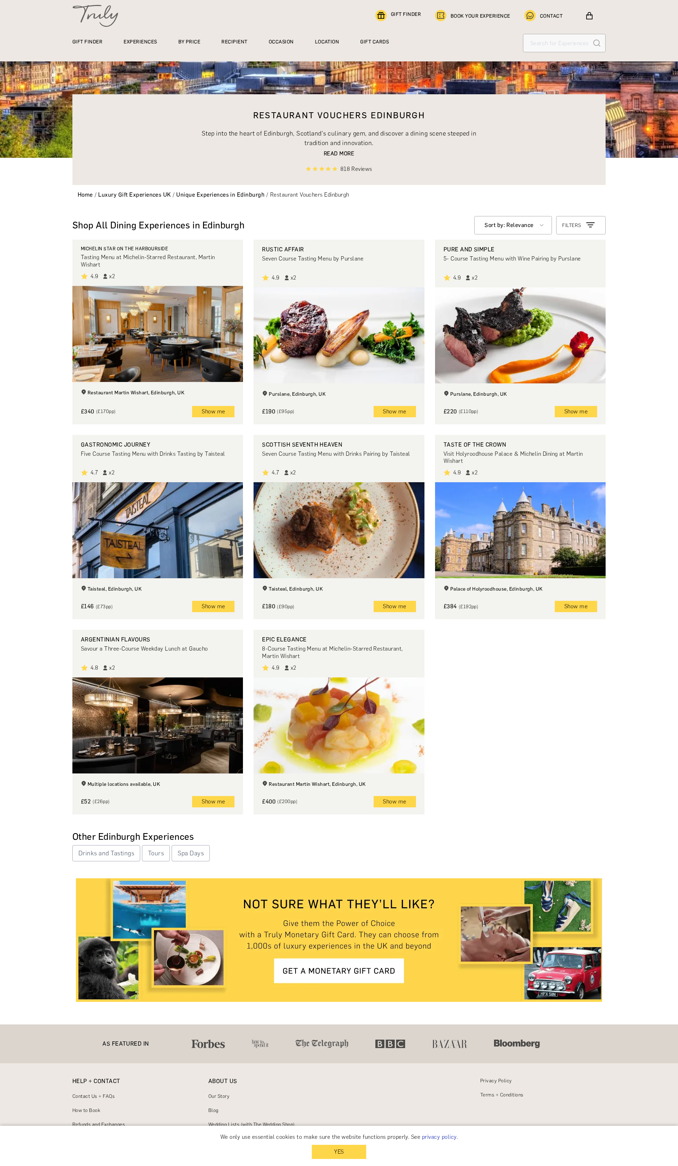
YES (339, 1151)
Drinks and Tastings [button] (106, 853)
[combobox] (513, 225)
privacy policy (439, 1137)
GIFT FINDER (406, 14)
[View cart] (589, 16)
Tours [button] (156, 853)
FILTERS (571, 225)
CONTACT (551, 16)
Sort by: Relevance (509, 225)
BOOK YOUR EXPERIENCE (480, 16)
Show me (213, 411)
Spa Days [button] (191, 853)
